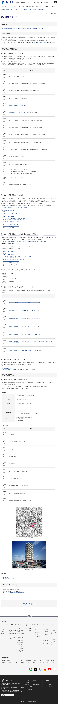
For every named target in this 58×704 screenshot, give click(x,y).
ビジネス (44, 624)
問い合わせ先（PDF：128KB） (9, 265)
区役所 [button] (17, 2)
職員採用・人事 (53, 636)
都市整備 (35, 9)
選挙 (52, 644)
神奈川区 (29, 660)
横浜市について (53, 628)
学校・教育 (20, 640)
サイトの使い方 (49, 686)
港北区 (47, 660)
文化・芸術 (37, 632)
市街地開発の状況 (41, 9)
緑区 (47, 662)
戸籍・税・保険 (13, 631)
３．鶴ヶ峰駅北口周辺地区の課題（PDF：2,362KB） (14, 259)
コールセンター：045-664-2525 (32, 684)
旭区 (9, 660)
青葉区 (3, 660)
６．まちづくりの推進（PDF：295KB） (11, 264)
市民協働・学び (13, 634)
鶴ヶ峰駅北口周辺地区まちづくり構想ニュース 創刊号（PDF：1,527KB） (24, 350)
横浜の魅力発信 (37, 637)
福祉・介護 (29, 630)
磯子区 (22, 660)
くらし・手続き (19, 9)
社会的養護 (20, 648)
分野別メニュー (45, 644)
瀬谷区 (3, 662)
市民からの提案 (29, 689)
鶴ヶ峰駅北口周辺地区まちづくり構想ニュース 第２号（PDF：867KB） (23, 341)
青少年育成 (20, 642)
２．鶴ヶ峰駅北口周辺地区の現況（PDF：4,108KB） (14, 257)
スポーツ (36, 634)
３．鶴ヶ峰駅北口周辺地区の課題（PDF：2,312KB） (14, 221)
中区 (28, 662)
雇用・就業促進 (45, 635)
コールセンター (29, 2)
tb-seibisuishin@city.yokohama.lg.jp (17, 592)
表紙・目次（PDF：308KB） (9, 216)
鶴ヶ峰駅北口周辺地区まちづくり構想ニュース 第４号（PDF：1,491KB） (24, 318)
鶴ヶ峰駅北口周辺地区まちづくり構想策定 (17, 105)
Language (48, 680)
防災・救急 (4, 624)
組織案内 (28, 682)
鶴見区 (16, 662)
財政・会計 (53, 639)
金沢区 (34, 660)
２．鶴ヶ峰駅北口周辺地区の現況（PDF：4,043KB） (14, 219)
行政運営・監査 (53, 633)
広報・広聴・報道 (53, 642)
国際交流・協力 (45, 641)
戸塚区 (22, 662)
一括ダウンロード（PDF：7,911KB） (10, 213)
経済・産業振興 (45, 632)
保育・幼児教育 (21, 634)
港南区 (41, 660)
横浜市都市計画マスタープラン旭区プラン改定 (18, 112)
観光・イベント (37, 624)
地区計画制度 (5, 577)
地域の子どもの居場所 (21, 645)
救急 (3, 631)
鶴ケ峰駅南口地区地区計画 (8, 578)
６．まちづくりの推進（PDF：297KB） (11, 226)
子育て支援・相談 (21, 631)
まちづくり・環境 (27, 9)
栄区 (53, 660)
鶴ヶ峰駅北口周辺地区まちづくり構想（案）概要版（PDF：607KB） (16, 246)
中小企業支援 (45, 629)
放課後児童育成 (21, 638)
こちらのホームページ (37, 190)
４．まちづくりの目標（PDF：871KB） (11, 222)
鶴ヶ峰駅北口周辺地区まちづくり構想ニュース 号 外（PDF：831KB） (23, 326)
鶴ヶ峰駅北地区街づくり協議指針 (40, 42)
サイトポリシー (49, 684)
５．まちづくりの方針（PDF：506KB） (11, 224)
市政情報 (52, 624)
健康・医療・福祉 (29, 625)
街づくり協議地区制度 (6, 368)
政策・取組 (53, 630)
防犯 (3, 633)
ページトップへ (29, 616)
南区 (53, 662)
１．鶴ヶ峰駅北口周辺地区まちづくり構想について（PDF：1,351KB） (17, 218)
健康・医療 (29, 628)
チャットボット (37, 2)
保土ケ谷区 (42, 662)
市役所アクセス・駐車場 (31, 680)
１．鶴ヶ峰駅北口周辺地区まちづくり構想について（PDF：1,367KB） (17, 256)
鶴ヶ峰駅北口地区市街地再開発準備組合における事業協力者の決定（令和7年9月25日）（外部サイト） (23, 28)
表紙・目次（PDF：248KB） (9, 254)
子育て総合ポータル (21, 651)
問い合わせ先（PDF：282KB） (9, 227)
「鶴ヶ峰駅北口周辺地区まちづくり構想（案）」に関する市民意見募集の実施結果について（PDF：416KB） (24, 241)
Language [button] (23, 2)
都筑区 (9, 662)
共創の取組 (45, 638)
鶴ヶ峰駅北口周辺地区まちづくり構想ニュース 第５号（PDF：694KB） (23, 310)
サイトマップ (48, 682)
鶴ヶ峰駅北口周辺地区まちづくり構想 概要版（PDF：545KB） (15, 207)
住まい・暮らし (13, 628)
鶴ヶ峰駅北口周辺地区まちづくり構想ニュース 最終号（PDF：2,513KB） (24, 302)
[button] (29, 604)
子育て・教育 (21, 624)
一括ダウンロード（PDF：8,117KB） (10, 251)
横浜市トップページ (10, 9)
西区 (34, 662)
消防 (3, 629)
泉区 (15, 660)
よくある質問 (29, 686)
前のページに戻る (6, 611)
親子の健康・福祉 (21, 628)
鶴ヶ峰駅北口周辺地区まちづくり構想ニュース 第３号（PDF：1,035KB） (24, 334)
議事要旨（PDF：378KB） (8, 282)
